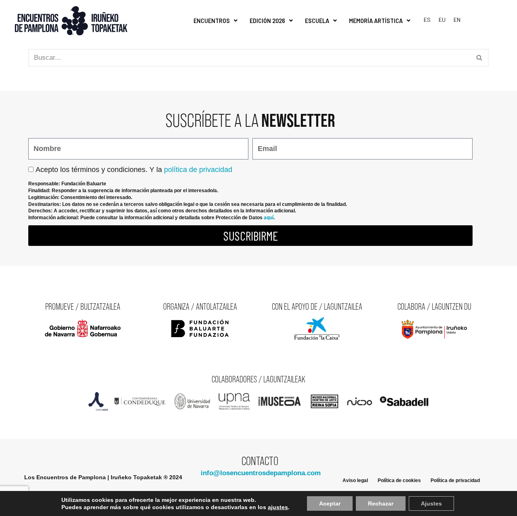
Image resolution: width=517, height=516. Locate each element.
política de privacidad (198, 170)
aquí (268, 217)
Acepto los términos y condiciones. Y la (134, 170)
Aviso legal (355, 480)
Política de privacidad (455, 480)
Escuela (317, 20)
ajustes (278, 507)
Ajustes (431, 503)
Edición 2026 (267, 20)
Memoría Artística (376, 20)
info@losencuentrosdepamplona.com (261, 473)
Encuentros (211, 20)
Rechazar (380, 503)
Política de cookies (399, 480)
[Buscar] (480, 58)
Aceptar (329, 503)
